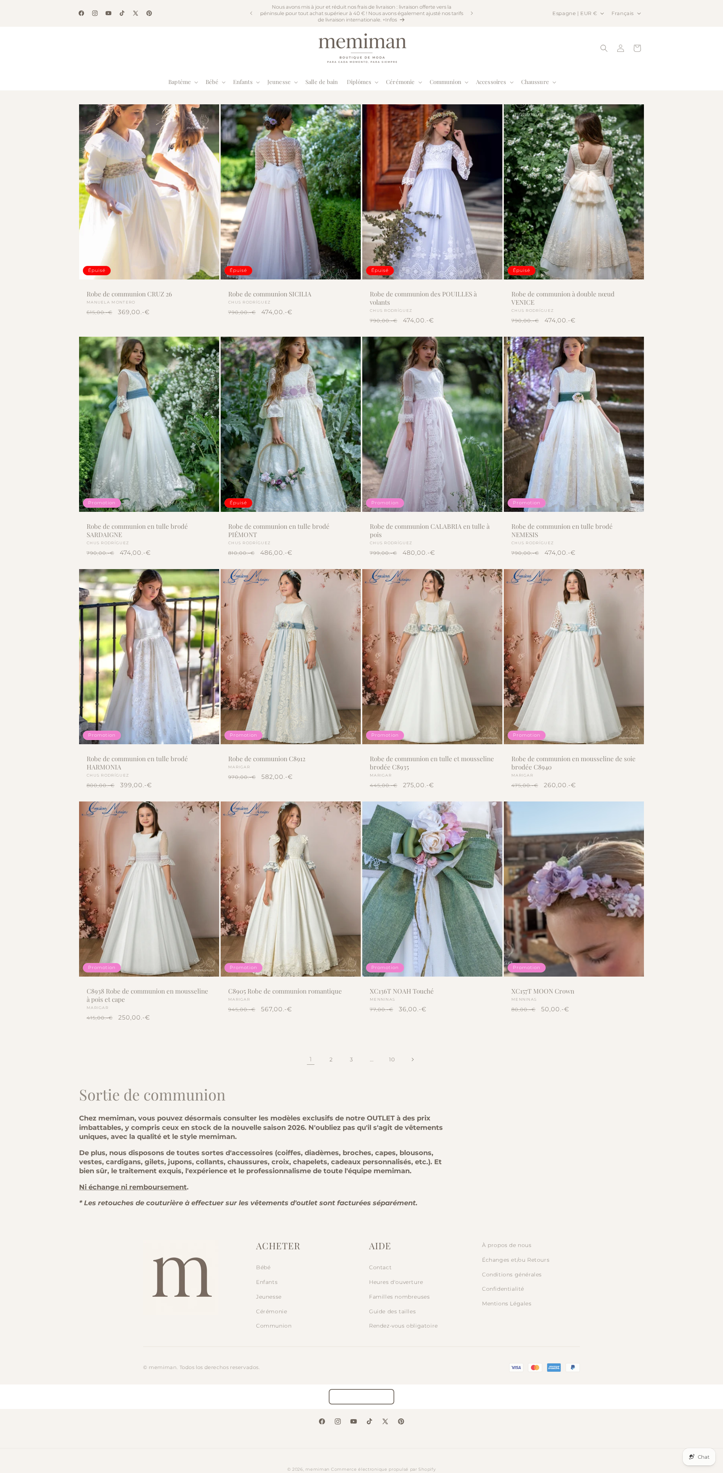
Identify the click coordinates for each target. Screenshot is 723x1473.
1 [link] (311, 1059)
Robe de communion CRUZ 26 (129, 294)
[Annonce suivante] (472, 13)
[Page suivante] (412, 1059)
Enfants (267, 1282)
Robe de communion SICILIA (269, 294)
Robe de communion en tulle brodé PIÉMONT (278, 530)
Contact (380, 1267)
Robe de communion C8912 (266, 758)
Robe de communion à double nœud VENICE (563, 298)
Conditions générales (512, 1274)
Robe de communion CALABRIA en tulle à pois (430, 530)
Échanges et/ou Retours (515, 1259)
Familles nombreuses (399, 1296)
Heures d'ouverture (396, 1282)
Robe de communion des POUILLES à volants (423, 298)
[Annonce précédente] (251, 13)
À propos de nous (507, 1245)
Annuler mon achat (361, 1397)
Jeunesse (269, 1296)
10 (392, 1059)
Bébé (263, 1267)
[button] (182, 82)
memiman (317, 1469)
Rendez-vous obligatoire (403, 1325)
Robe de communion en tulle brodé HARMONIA (137, 762)
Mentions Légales (507, 1303)
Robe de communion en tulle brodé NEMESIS (562, 530)
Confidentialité (503, 1288)
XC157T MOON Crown (542, 991)
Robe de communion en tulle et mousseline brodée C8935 (432, 762)
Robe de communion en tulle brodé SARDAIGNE (137, 530)
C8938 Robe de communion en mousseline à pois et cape (147, 995)
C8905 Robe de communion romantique (285, 991)
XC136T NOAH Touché (402, 991)
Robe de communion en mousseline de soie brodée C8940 (573, 762)
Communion (273, 1325)
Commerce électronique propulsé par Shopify (383, 1469)
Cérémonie (271, 1311)
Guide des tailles (392, 1311)
